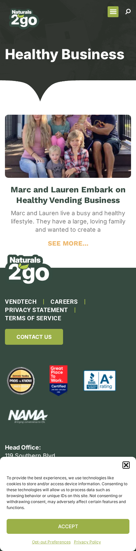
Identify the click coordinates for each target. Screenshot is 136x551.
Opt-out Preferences (51, 541)
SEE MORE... (68, 243)
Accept (68, 526)
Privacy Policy (87, 541)
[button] (126, 465)
